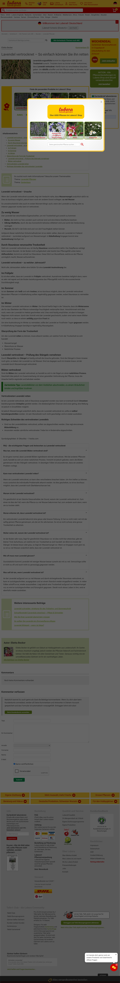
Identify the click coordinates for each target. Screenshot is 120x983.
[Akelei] (75, 130)
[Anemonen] (93, 130)
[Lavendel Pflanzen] (38, 130)
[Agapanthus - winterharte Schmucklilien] (56, 130)
